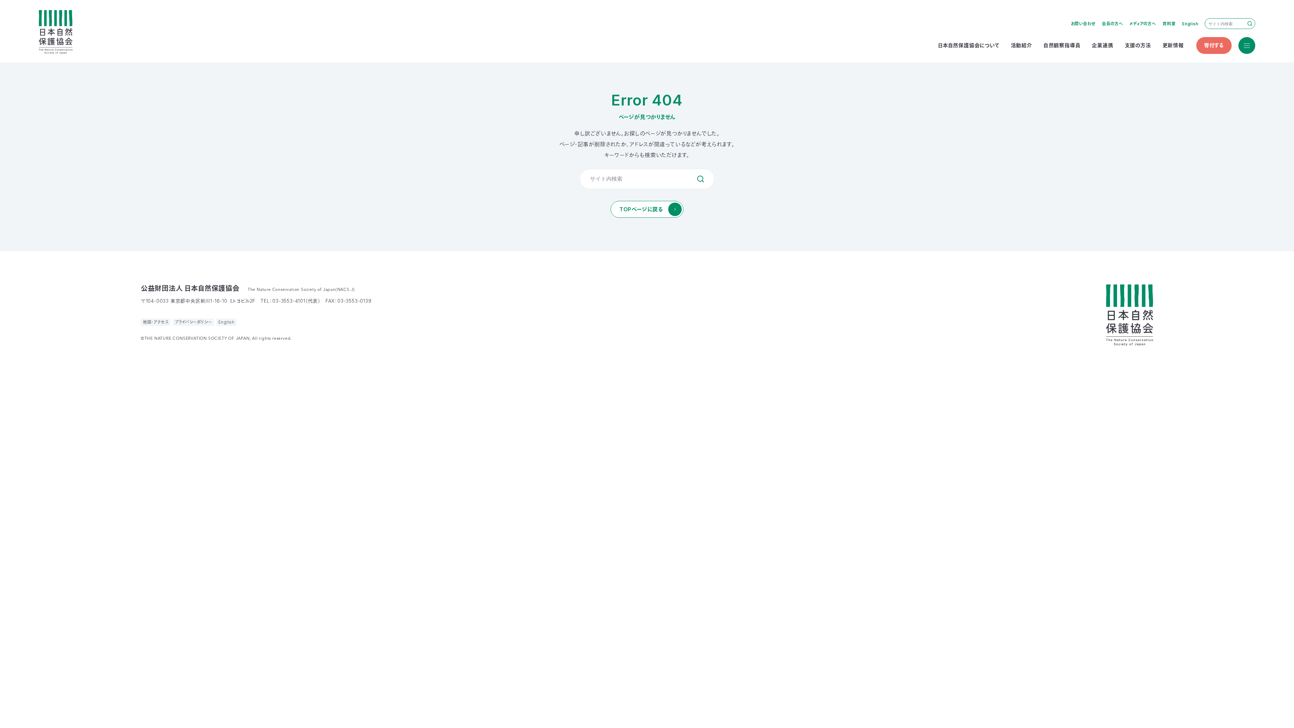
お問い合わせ (1083, 23)
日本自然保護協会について (968, 45)
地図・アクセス (156, 322)
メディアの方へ (1143, 23)
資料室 (1169, 23)
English (1190, 23)
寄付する (1214, 45)
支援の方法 (1138, 45)
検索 (1250, 24)
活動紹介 (1021, 45)
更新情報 (1173, 45)
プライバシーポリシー (193, 322)
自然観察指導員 (1062, 45)
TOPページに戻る (641, 209)
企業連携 (1102, 45)
